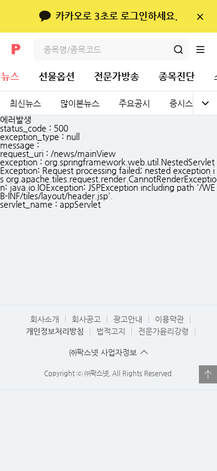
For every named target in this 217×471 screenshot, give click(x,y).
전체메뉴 (206, 49)
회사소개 (44, 319)
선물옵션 (57, 76)
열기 (208, 374)
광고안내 (127, 319)
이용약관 (169, 319)
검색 (178, 49)
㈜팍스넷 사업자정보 (103, 352)
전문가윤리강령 (163, 331)
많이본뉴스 (79, 103)
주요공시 (134, 103)
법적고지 (110, 331)
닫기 (200, 16)
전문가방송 (116, 76)
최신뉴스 (25, 103)
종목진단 (177, 76)
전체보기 (205, 103)
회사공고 (86, 319)
